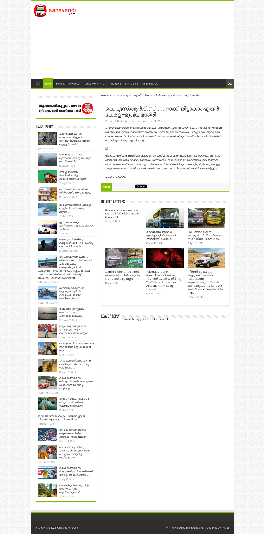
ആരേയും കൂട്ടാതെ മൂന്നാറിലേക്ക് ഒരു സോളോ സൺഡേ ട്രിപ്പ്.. (75, 158)
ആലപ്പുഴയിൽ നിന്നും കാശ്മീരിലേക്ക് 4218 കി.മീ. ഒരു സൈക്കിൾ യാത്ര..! (76, 243)
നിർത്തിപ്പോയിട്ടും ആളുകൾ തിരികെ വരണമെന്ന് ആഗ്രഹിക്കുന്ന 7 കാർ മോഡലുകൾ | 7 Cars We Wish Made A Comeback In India (205, 282)
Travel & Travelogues (67, 83)
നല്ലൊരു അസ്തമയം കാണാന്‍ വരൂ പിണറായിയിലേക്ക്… (71, 312)
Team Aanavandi (195, 527)
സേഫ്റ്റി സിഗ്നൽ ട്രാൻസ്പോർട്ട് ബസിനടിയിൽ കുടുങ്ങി (73, 175)
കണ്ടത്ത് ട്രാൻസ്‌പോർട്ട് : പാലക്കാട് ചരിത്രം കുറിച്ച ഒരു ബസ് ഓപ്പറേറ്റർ (122, 275)
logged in (141, 319)
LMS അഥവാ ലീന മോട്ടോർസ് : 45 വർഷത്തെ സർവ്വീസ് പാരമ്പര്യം (206, 235)
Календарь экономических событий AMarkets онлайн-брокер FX (123, 213)
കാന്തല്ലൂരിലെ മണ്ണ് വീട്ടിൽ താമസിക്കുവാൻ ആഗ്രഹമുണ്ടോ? (75, 489)
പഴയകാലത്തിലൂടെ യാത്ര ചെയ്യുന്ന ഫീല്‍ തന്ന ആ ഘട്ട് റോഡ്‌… (75, 364)
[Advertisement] (132, 46)
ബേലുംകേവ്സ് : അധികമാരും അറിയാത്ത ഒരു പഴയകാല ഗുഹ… (76, 347)
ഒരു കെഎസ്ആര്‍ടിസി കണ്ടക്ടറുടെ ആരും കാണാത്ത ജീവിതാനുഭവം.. (75, 330)
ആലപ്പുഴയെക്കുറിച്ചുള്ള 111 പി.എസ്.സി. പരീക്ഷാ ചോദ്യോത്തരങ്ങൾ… (75, 402)
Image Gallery (150, 83)
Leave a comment (137, 121)
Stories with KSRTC (93, 83)
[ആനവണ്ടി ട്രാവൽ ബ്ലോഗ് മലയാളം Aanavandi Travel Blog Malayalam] (57, 10)
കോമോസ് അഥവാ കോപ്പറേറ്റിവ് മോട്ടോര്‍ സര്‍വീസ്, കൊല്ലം (161, 235)
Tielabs (225, 527)
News (48, 83)
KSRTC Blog (131, 83)
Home (38, 83)
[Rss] (166, 527)
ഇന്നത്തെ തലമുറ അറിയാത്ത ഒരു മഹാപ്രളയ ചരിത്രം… (76, 226)
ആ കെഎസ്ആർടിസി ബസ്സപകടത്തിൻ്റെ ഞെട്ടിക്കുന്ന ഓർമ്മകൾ (73, 433)
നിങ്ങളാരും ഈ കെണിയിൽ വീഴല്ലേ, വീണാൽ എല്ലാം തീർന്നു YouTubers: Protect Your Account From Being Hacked (163, 280)
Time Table (114, 83)
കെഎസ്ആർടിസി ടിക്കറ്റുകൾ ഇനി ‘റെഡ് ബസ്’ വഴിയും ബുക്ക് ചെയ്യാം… (76, 471)
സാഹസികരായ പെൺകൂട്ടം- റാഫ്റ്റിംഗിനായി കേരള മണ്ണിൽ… (76, 208)
